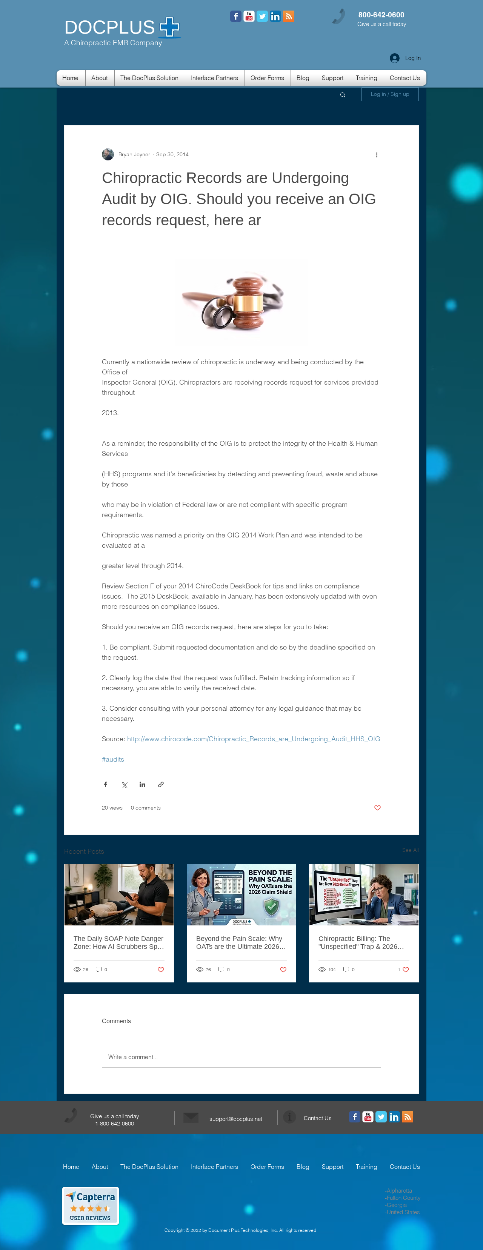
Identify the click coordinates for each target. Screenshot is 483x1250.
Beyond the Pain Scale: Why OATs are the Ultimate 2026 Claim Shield (239, 943)
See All (410, 850)
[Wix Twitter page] (262, 16)
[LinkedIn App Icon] (275, 16)
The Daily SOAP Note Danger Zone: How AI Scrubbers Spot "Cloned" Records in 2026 (118, 943)
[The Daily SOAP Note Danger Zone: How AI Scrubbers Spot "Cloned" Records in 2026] (119, 894)
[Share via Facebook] (105, 784)
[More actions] (376, 154)
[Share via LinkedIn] (142, 784)
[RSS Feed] (236, 16)
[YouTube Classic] (249, 16)
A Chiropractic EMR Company (113, 42)
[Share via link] (161, 784)
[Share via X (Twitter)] (124, 784)
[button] (342, 94)
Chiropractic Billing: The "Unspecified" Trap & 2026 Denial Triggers (357, 943)
